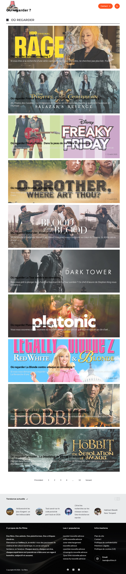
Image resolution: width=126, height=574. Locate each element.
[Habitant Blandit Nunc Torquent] (98, 511)
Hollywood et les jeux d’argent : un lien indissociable (23, 511)
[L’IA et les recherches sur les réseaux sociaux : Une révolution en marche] (68, 511)
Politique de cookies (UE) (105, 549)
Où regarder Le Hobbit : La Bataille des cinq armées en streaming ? (51, 411)
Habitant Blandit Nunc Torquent (111, 511)
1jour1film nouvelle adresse (74, 555)
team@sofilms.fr (109, 560)
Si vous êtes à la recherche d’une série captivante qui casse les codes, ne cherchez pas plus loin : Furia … (61, 61)
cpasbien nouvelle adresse (74, 549)
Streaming (42, 6)
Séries (66, 6)
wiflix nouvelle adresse (72, 539)
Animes (79, 6)
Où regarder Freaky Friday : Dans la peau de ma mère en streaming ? (52, 143)
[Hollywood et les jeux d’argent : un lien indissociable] (10, 511)
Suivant (89, 480)
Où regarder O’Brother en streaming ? (33, 188)
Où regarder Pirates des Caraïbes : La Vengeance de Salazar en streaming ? (56, 98)
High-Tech (93, 6)
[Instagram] (79, 570)
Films (55, 6)
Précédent (38, 480)
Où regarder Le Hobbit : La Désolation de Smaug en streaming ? (49, 456)
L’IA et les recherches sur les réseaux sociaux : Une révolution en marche (82, 511)
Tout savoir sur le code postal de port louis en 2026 (52, 511)
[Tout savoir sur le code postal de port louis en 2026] (39, 511)
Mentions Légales (101, 545)
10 (80, 480)
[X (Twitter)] (73, 570)
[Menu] (117, 6)
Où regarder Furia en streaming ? (30, 56)
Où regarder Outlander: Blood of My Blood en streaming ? (45, 232)
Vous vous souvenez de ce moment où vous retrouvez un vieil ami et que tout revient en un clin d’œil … (60, 329)
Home (28, 6)
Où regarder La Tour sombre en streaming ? (37, 277)
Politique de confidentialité (105, 542)
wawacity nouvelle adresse (74, 558)
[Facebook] (68, 570)
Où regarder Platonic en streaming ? (32, 325)
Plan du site (99, 536)
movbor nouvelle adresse (73, 536)
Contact (104, 6)
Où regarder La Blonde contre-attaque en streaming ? (42, 367)
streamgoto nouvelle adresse (75, 552)
